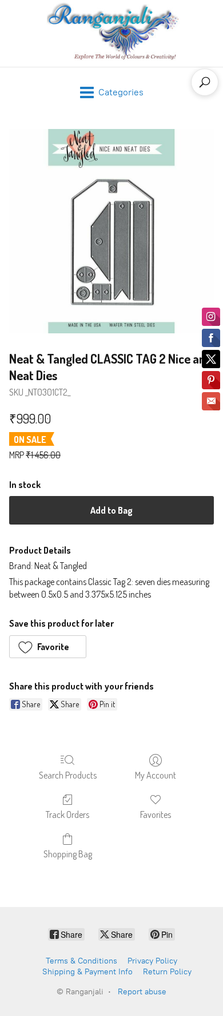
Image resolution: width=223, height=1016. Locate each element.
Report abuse (142, 992)
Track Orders (67, 814)
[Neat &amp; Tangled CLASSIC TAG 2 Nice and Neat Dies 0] (111, 231)
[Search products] (205, 82)
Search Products (68, 775)
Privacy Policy (152, 961)
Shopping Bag (67, 854)
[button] (47, 646)
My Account (155, 775)
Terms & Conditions (81, 961)
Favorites (155, 814)
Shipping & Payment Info (87, 972)
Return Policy (167, 972)
